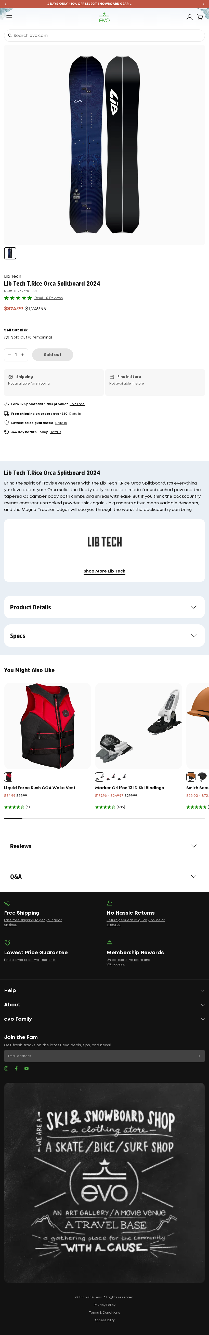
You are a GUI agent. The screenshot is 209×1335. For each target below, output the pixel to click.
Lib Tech (12, 276)
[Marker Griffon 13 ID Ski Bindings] (138, 726)
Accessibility (105, 1320)
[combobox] (104, 36)
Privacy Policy (104, 1305)
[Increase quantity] (23, 355)
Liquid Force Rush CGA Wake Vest (39, 788)
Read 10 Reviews (48, 298)
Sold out (52, 355)
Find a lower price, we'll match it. (30, 960)
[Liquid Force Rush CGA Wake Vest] (47, 726)
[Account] (190, 17)
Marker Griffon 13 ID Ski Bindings (129, 788)
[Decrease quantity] (9, 355)
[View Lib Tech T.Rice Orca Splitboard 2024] (10, 253)
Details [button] (75, 414)
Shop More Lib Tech (104, 571)
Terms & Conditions (104, 1312)
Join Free (77, 404)
